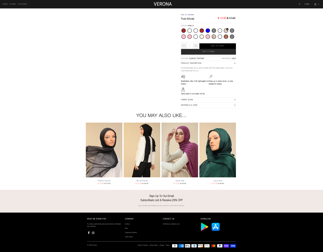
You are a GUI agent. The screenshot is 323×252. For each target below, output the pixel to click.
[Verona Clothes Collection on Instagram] (93, 233)
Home (5, 4)
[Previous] (89, 154)
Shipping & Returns (131, 232)
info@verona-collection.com (171, 224)
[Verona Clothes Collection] (162, 4)
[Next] (233, 154)
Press (167, 245)
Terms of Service (143, 245)
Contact (127, 224)
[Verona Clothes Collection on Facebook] (89, 233)
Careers (161, 245)
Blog (126, 228)
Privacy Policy (154, 245)
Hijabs (13, 4)
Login (306, 4)
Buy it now (208, 51)
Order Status (129, 237)
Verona (95, 245)
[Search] (300, 4)
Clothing (22, 4)
